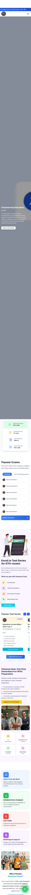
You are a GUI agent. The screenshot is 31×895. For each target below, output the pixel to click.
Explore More (8, 605)
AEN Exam (7, 474)
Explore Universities (8, 228)
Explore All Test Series (15, 656)
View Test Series (13, 649)
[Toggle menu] (28, 13)
